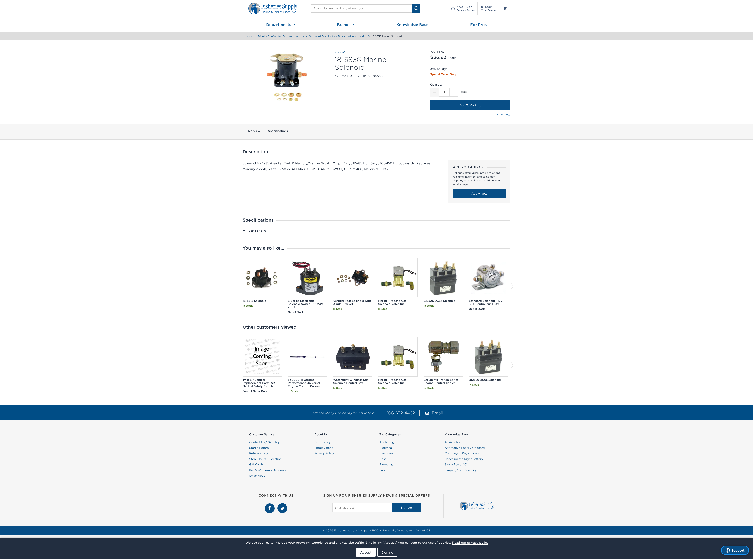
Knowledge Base (412, 24)
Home (249, 36)
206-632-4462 (400, 413)
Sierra (340, 52)
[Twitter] (282, 505)
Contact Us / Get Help (264, 442)
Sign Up (406, 507)
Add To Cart (467, 105)
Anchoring (386, 442)
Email (437, 413)
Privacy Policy (324, 453)
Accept (365, 552)
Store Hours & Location (265, 459)
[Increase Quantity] (454, 92)
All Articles (452, 442)
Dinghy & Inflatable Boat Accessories (281, 36)
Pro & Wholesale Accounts (267, 470)
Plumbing (386, 464)
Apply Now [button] (479, 193)
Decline (387, 552)
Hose (383, 459)
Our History (322, 442)
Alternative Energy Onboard (465, 448)
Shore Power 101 (456, 464)
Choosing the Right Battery (464, 459)
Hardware (386, 453)
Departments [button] (279, 24)
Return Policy (503, 114)
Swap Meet (257, 475)
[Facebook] (270, 505)
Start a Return (259, 448)
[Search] (416, 8)
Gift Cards (256, 464)
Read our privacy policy (470, 542)
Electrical (386, 448)
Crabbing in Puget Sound (462, 453)
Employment (323, 448)
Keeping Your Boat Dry (461, 470)
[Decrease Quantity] (434, 92)
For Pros (478, 24)
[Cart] (503, 8)
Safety (383, 470)
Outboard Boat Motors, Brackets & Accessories (337, 36)
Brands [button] (344, 24)
